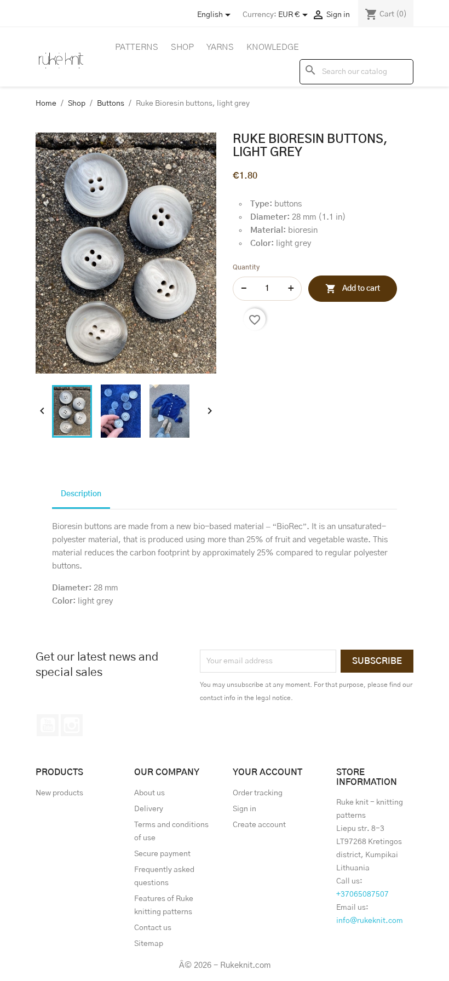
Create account (259, 825)
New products (59, 793)
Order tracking (258, 793)
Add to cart (352, 288)
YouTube (48, 725)
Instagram (72, 725)
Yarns (220, 47)
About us (149, 793)
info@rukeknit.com (369, 921)
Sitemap (148, 944)
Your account (267, 772)
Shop (182, 47)
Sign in (244, 809)
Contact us (152, 928)
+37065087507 (362, 894)
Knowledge (272, 47)
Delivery (148, 809)
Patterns (136, 47)
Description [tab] (81, 494)
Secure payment (162, 854)
